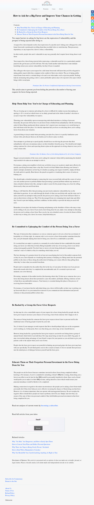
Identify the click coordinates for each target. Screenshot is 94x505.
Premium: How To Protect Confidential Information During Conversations (57, 85)
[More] (92, 30)
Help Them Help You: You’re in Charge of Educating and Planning (38, 27)
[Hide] (93, 34)
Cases (53, 9)
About (61, 9)
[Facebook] (92, 11)
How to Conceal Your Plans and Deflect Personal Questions (31, 444)
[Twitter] (92, 21)
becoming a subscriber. (49, 405)
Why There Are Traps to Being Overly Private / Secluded (30, 447)
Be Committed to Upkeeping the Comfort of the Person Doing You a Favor (40, 30)
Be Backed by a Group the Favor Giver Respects (32, 32)
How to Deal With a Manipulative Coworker (26, 450)
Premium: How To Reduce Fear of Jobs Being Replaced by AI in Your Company (55, 154)
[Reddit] (92, 18)
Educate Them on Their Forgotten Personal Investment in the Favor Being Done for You (45, 34)
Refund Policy (10, 493)
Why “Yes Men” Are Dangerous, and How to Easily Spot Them (32, 441)
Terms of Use (9, 491)
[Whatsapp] (92, 24)
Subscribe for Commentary (14, 479)
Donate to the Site (11, 481)
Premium (45, 9)
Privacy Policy (10, 495)
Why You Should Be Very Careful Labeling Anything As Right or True (35, 453)
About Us (8, 488)
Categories (34, 9)
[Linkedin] (92, 14)
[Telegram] (92, 27)
